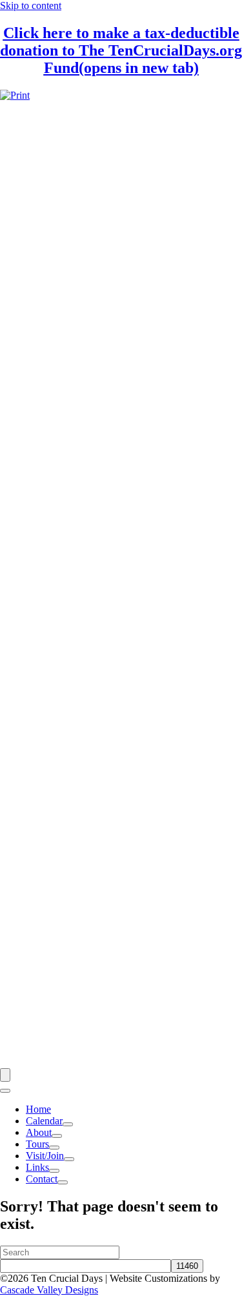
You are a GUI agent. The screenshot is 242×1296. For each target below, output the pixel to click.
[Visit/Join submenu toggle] (69, 1159)
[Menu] (5, 1075)
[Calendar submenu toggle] (68, 1124)
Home (38, 1109)
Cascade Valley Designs (49, 1289)
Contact (41, 1178)
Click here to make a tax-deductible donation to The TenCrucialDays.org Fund (121, 50)
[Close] (5, 1091)
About (39, 1132)
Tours (37, 1144)
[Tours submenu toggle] (54, 1147)
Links (37, 1167)
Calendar (44, 1120)
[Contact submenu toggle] (62, 1182)
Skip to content (30, 5)
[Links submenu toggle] (54, 1171)
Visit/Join (45, 1155)
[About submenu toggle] (57, 1136)
